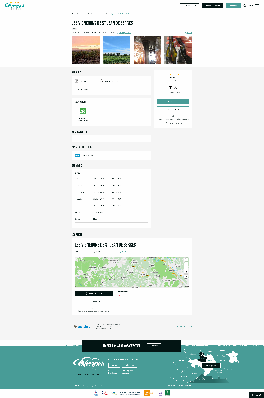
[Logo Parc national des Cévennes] (150, 393)
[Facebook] (91, 374)
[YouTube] (98, 374)
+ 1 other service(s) (173, 92)
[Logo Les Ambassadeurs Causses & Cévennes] (160, 393)
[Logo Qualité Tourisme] (104, 393)
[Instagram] (93, 374)
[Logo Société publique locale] (130, 393)
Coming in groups (175, 386)
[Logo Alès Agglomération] (114, 393)
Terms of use (100, 386)
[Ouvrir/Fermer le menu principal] (257, 5)
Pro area (188, 386)
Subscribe (154, 346)
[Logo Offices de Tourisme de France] (96, 393)
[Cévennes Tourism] (14, 6)
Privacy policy (88, 386)
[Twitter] (96, 374)
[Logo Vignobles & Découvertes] (167, 393)
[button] (244, 5)
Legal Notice (76, 386)
